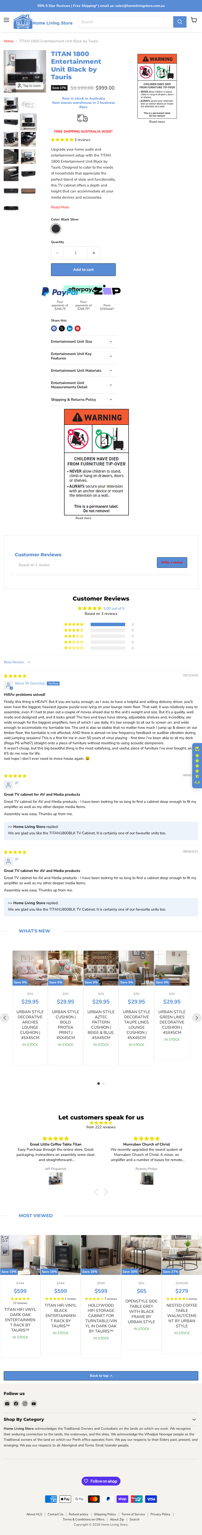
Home (9, 41)
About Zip (117, 1519)
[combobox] (126, 22)
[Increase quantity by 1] (94, 253)
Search (134, 1519)
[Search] (179, 22)
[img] (15, 676)
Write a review (172, 562)
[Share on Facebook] (54, 328)
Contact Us (55, 1514)
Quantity (57, 242)
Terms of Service (133, 1514)
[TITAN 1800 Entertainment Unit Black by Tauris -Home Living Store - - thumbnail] (11, 105)
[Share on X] (62, 328)
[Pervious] (4, 1018)
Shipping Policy (105, 1514)
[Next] (197, 1018)
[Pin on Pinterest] (78, 328)
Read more (83, 518)
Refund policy (78, 1514)
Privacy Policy (160, 1514)
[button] (62, 139)
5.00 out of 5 (113, 608)
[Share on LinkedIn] (70, 328)
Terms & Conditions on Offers (83, 1519)
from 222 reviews (101, 1127)
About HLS (34, 1514)
